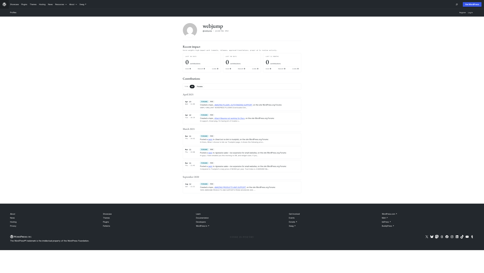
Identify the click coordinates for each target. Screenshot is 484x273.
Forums (200, 86)
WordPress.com (389, 214)
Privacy (13, 226)
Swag (292, 226)
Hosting (13, 222)
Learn (198, 214)
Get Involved (294, 214)
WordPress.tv (202, 226)
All (192, 86)
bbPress (386, 222)
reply (210, 139)
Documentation (202, 218)
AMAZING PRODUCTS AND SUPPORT (230, 187)
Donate (293, 222)
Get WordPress (472, 4)
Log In (470, 13)
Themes (106, 218)
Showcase (107, 214)
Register (462, 13)
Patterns (106, 226)
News (12, 218)
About (12, 214)
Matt (385, 218)
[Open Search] (456, 4)
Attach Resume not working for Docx (229, 118)
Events (292, 218)
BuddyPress (388, 226)
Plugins (106, 222)
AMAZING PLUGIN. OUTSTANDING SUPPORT (233, 105)
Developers (201, 222)
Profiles (13, 12)
